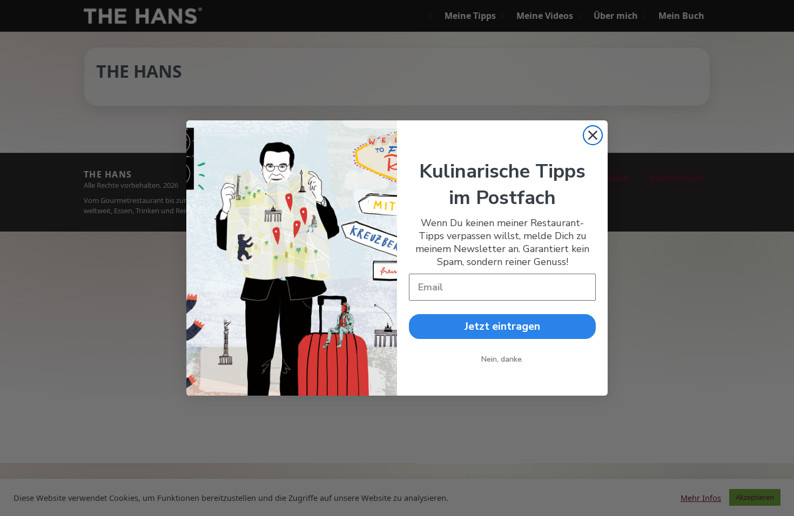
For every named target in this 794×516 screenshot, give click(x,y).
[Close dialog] (592, 135)
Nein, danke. (502, 359)
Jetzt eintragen (502, 326)
